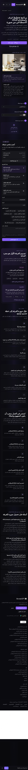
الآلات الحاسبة (24, 690)
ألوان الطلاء (25, 676)
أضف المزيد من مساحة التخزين (19, 219)
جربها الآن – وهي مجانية (13, 42)
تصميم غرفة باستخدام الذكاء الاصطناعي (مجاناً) (18, 629)
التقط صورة (13, 131)
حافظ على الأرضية (21, 210)
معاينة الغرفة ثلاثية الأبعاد (22, 643)
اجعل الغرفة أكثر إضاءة (20, 222)
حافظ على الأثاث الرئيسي (11, 210)
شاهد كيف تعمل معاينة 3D (18, 299)
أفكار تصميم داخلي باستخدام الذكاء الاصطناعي (18, 670)
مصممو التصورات (23, 686)
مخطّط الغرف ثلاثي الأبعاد (22, 661)
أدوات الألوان (24, 692)
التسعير (25, 704)
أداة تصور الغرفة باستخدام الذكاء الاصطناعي (18, 641)
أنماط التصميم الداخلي (22, 672)
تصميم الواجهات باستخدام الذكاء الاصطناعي (18, 653)
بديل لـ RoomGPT (19, 704)
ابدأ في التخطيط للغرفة (21, 608)
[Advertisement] (14, 724)
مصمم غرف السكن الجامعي (21, 631)
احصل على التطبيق (22, 611)
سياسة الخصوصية (23, 706)
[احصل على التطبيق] (9, 4)
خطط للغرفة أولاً (13, 46)
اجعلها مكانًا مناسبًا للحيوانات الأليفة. (18, 216)
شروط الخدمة (16, 706)
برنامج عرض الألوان (23, 688)
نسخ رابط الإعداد (13, 160)
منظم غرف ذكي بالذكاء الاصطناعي (20, 633)
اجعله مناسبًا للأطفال (8, 213)
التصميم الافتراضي (23, 637)
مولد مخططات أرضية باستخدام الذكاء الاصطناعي (17, 659)
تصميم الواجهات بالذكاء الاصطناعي (20, 655)
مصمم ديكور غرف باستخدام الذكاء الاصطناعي (18, 635)
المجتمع (25, 680)
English (6, 768)
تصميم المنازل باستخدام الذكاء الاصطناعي (19, 651)
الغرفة (3, 197)
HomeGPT (5, 704)
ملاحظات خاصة (13, 231)
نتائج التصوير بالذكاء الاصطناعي (21, 664)
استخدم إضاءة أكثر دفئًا (9, 222)
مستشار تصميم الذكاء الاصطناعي (20, 639)
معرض (12, 608)
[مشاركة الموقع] (6, 4)
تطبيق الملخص (13, 239)
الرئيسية (9, 10)
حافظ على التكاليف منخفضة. (19, 213)
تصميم (13, 4)
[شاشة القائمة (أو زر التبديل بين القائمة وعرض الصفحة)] (3, 4)
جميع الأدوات (24, 696)
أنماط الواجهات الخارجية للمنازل (21, 674)
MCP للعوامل (11, 704)
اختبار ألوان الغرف (23, 694)
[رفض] (2, 768)
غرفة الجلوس (22, 106)
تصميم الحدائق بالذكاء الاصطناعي (20, 657)
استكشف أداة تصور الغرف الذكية (17, 281)
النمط (3, 202)
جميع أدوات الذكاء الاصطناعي (21, 645)
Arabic (23, 622)
